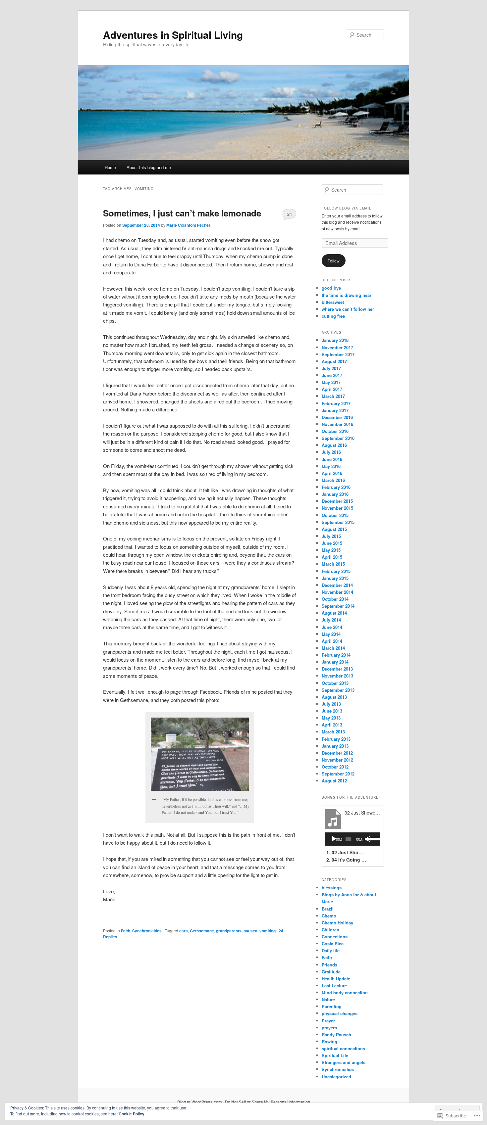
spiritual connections (343, 1048)
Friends (329, 964)
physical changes (339, 1013)
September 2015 (338, 522)
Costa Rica (333, 943)
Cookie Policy (131, 1114)
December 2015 (337, 501)
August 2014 (334, 613)
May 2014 (331, 634)
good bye (331, 288)
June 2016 (332, 459)
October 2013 (335, 683)
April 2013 (332, 725)
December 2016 (337, 417)
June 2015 (332, 543)
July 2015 (331, 536)
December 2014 (337, 585)
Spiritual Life (335, 1055)
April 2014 (332, 641)
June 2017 (332, 375)
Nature (328, 999)
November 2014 (337, 592)
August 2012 (334, 780)
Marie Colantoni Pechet (188, 225)
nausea (250, 931)
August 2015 (334, 529)
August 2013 (334, 697)
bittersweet (333, 302)
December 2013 (337, 669)
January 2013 (335, 746)
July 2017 (331, 368)
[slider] (372, 838)
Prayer (328, 1020)
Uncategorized (336, 1076)
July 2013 (331, 704)
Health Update (336, 978)
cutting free (333, 316)
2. (346, 859)
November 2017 (337, 347)
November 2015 (337, 508)
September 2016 (338, 438)
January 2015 (335, 578)
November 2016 (337, 424)
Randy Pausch (336, 1034)
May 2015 (331, 550)
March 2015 (333, 564)
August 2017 (334, 361)
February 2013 (336, 739)
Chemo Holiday (337, 922)
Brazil (328, 909)
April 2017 (332, 389)
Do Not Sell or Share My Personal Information (267, 1102)
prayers (329, 1027)
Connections (335, 936)
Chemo (329, 916)
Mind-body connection (345, 992)
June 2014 (332, 627)
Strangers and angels (343, 1062)
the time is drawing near (346, 295)
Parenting (332, 1006)
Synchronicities (147, 931)
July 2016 (331, 452)
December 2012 (337, 753)
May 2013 (331, 718)
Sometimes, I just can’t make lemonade (182, 213)
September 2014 (338, 606)
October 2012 (335, 767)
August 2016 (334, 445)
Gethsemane (202, 931)
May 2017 (331, 382)
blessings (332, 887)
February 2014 (336, 655)
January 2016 (335, 494)
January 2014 (335, 662)
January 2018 (335, 340)
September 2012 (338, 774)
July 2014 (331, 620)
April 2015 (332, 557)
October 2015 (335, 515)
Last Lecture (334, 985)
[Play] (334, 839)
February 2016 (336, 487)
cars (183, 931)
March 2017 (333, 396)
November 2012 (337, 760)
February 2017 (336, 403)
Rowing (329, 1041)
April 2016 (332, 473)
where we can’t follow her (348, 309)
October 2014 (335, 599)
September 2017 (338, 354)
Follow (334, 260)
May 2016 (331, 466)
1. (346, 852)
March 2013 (333, 731)
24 (289, 214)
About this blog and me (149, 167)
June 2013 (332, 711)
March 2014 (333, 648)
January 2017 (335, 410)
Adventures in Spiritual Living (173, 34)
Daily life (331, 950)
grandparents (229, 931)
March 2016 (333, 480)
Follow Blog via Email (346, 208)
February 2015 (336, 571)
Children (330, 929)
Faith (125, 931)
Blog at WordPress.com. (200, 1102)
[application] (352, 839)
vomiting (267, 931)
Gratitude (331, 971)
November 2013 (337, 676)
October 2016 (335, 431)
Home (110, 167)
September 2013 (338, 690)
